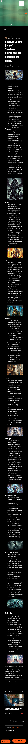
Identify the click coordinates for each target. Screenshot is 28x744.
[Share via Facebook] (5, 681)
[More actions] (22, 37)
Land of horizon (13, 29)
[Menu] (21, 4)
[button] (26, 13)
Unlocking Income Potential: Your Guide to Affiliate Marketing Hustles (13, 708)
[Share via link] (15, 681)
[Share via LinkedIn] (12, 681)
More (21, 29)
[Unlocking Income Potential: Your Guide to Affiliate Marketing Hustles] (14, 700)
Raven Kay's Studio (6, 1)
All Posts (5, 29)
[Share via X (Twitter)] (9, 681)
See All (21, 691)
